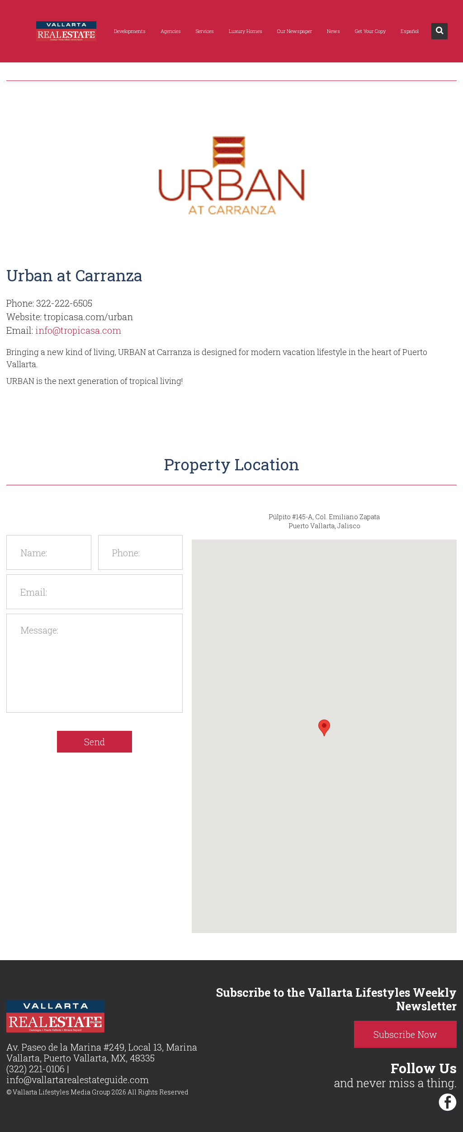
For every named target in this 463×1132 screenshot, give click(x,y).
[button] (324, 728)
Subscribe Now (405, 1034)
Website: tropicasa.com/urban (69, 316)
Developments (130, 31)
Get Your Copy (370, 31)
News (333, 31)
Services (205, 31)
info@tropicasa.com (78, 330)
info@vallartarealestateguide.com (77, 1079)
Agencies (171, 31)
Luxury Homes (245, 31)
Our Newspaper (294, 31)
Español (410, 31)
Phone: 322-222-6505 (49, 303)
